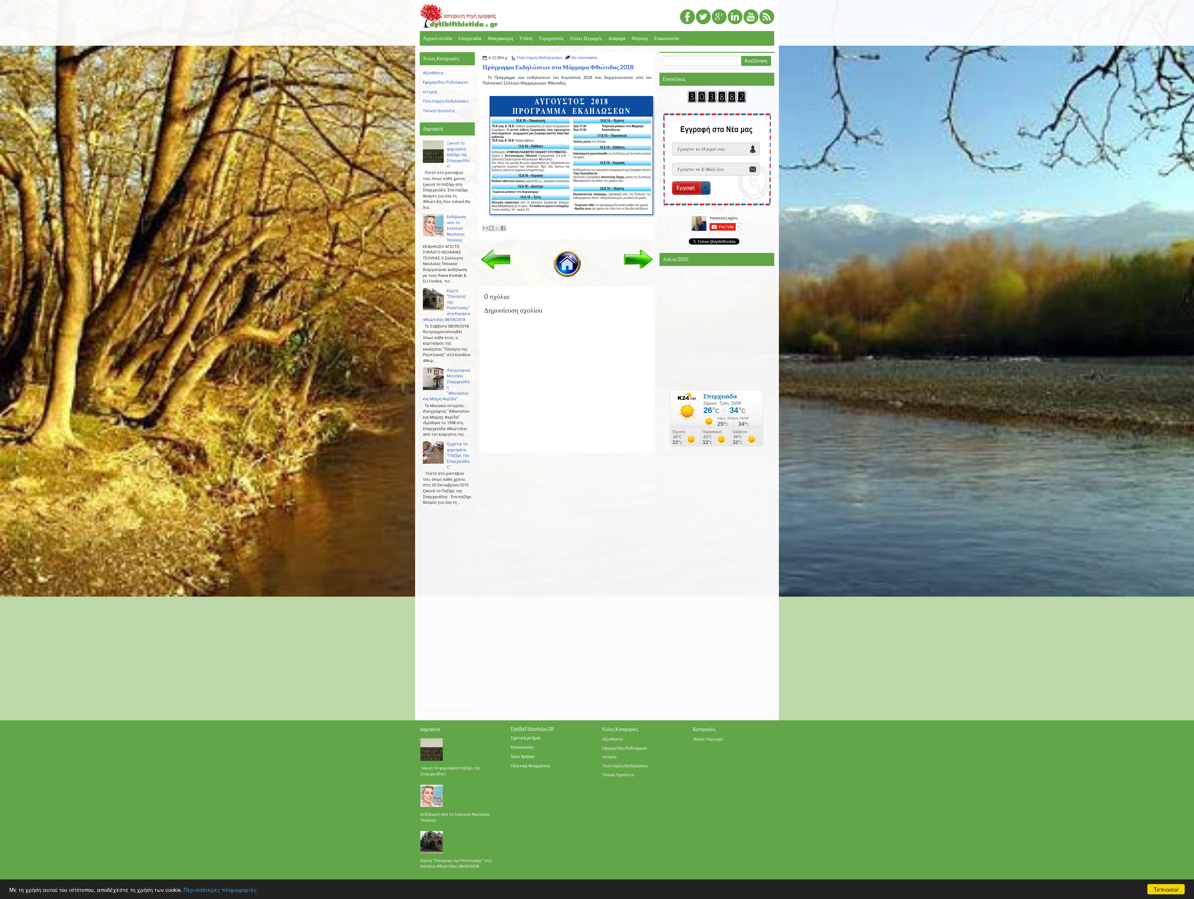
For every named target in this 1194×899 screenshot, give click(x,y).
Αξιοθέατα (433, 73)
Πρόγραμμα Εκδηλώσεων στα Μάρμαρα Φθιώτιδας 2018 (558, 67)
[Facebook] (687, 17)
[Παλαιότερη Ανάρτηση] (638, 258)
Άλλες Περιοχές (586, 38)
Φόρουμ (640, 38)
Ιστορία (430, 91)
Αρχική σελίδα (437, 38)
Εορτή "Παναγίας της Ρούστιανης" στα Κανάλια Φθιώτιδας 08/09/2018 (456, 863)
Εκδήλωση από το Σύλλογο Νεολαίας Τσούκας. (456, 228)
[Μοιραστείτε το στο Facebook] (503, 228)
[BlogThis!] (491, 228)
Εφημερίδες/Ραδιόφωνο (445, 82)
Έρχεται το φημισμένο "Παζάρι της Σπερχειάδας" (458, 455)
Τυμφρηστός (551, 38)
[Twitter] (703, 17)
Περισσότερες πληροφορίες (220, 889)
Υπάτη (525, 38)
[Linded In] (735, 17)
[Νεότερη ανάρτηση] (496, 259)
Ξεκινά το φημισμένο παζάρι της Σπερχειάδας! (458, 154)
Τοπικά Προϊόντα (439, 110)
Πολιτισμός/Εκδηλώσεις (539, 57)
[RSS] (766, 17)
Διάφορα (616, 38)
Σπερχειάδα (469, 38)
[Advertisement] (447, 614)
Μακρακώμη (500, 38)
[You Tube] (750, 17)
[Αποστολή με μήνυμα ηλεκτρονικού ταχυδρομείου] (485, 228)
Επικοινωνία (666, 38)
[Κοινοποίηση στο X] (497, 228)
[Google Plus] (719, 17)
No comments (584, 57)
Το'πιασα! (1166, 889)
